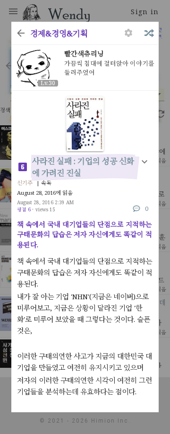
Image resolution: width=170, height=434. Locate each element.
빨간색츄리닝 (84, 53)
